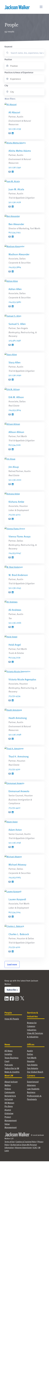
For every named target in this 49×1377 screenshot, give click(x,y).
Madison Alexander (19, 254)
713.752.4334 (14, 696)
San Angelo (32, 1064)
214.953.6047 (15, 553)
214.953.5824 (15, 410)
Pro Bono (9, 1106)
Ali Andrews (15, 610)
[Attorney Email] (10, 133)
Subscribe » (12, 989)
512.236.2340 (15, 167)
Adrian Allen (15, 289)
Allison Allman (16, 432)
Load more (12, 964)
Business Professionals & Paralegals (34, 1096)
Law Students (33, 1088)
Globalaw (9, 1113)
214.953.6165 (15, 877)
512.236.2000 (15, 479)
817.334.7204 (14, 912)
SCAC (35, 1147)
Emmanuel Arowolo (19, 791)
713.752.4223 (14, 514)
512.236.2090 (15, 375)
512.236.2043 (15, 587)
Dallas (30, 1054)
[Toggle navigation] (41, 6)
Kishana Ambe (16, 502)
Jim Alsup (14, 467)
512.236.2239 (15, 128)
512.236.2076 (15, 202)
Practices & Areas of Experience (19, 72)
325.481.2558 (15, 340)
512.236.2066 (15, 622)
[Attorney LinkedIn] (13, 133)
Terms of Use (10, 1141)
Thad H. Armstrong (19, 756)
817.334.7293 (14, 232)
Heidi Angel (15, 645)
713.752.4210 (14, 947)
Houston (31, 1061)
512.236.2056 (15, 842)
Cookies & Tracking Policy (26, 1141)
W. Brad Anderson (18, 575)
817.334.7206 (15, 444)
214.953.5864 (15, 267)
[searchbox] (22, 66)
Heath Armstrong (18, 718)
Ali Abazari (14, 112)
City (6, 85)
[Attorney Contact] (25, 104)
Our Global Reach (35, 1071)
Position (8, 59)
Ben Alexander (16, 224)
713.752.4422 (14, 807)
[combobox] (23, 65)
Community (10, 1092)
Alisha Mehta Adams (20, 151)
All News (9, 1050)
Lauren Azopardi (17, 899)
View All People (12, 1018)
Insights (8, 1054)
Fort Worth (31, 1057)
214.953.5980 (15, 301)
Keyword (8, 46)
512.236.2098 (15, 734)
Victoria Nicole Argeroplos (22, 679)
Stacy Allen (14, 362)
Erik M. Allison (16, 397)
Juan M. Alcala (16, 189)
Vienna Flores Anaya (20, 536)
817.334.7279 (14, 657)
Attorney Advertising (23, 1147)
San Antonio (32, 1068)
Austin (30, 1050)
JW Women (9, 1102)
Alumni (8, 1109)
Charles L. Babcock (19, 934)
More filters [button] (10, 98)
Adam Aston (15, 830)
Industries (31, 1029)
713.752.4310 (14, 769)
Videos (8, 1088)
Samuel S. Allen (17, 324)
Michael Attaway (17, 864)
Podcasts (9, 1064)
